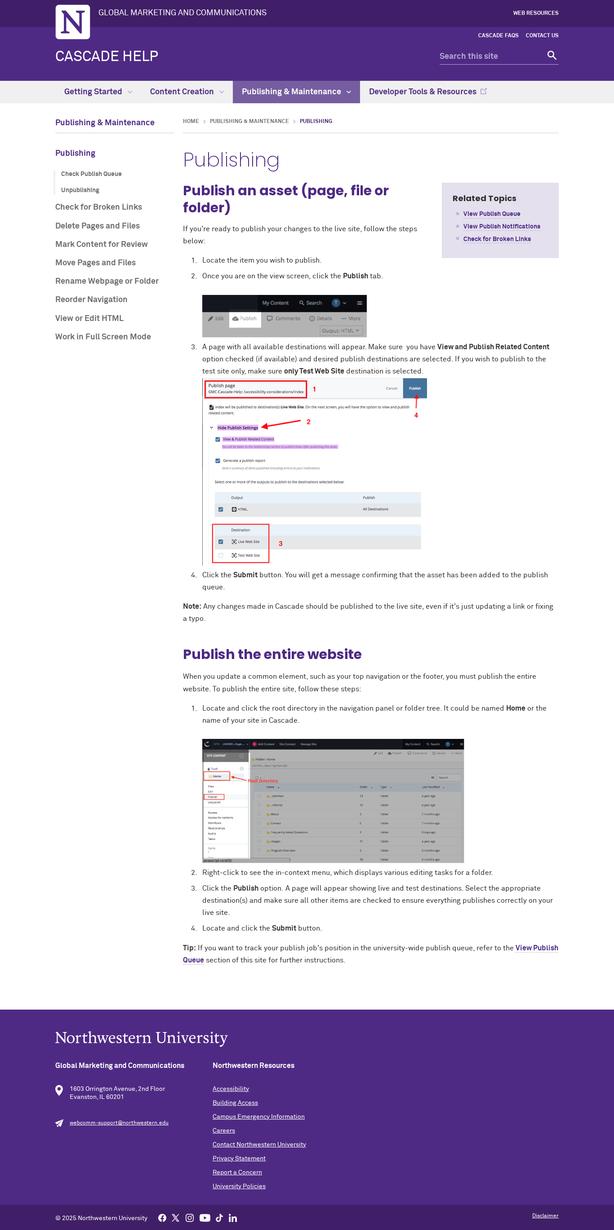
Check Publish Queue (91, 174)
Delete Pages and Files (97, 226)
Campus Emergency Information (259, 1117)
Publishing (75, 153)
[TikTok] (219, 1217)
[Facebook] (162, 1217)
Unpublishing (80, 190)
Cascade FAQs (498, 36)
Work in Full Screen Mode (103, 337)
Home (191, 121)
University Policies (239, 1186)
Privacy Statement (239, 1158)
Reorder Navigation (91, 300)
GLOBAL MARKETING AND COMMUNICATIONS (182, 13)
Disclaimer (545, 1216)
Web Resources (536, 13)
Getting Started (94, 92)
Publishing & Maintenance (292, 92)
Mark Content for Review (101, 245)
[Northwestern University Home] (72, 22)
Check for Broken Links (98, 207)
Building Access (235, 1103)
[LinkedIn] (233, 1217)
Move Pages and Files (95, 263)
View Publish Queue (492, 214)
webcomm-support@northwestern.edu (119, 1123)
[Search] (551, 57)
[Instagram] (190, 1217)
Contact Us (542, 36)
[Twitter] (176, 1217)
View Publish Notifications (501, 227)
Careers (224, 1131)
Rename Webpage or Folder (107, 281)
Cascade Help (106, 57)
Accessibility (231, 1089)
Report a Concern (237, 1172)
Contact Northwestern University (259, 1145)
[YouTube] (205, 1217)
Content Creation (183, 92)
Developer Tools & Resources (422, 92)
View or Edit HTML (89, 319)
